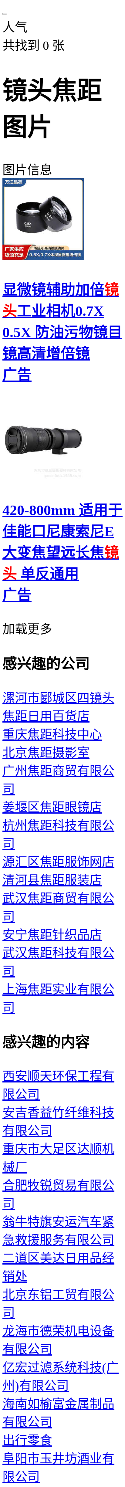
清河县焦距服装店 (52, 880)
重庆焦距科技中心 (52, 734)
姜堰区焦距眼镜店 (52, 807)
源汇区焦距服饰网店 (58, 862)
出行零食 (27, 1440)
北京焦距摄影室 (46, 753)
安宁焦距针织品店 (52, 935)
